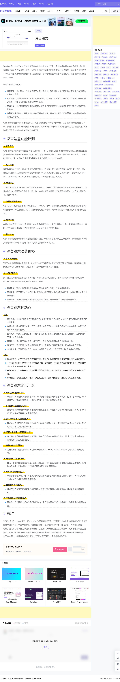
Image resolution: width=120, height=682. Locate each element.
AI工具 (17, 11)
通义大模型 (113, 102)
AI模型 (34, 4)
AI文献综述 (97, 74)
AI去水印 (112, 53)
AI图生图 (97, 64)
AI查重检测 (114, 74)
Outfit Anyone (34, 582)
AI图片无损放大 (99, 60)
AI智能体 (106, 74)
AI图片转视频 (110, 60)
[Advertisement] (45, 56)
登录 (106, 11)
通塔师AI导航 (18, 678)
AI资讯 (11, 4)
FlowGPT (57, 602)
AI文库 (19, 4)
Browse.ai (79, 582)
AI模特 (96, 78)
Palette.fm (57, 582)
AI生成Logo (110, 78)
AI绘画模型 (106, 81)
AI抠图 (103, 67)
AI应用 (26, 4)
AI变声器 (97, 57)
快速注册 (115, 11)
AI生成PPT (97, 81)
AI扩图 (96, 67)
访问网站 (41, 45)
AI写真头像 (104, 53)
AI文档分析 (112, 71)
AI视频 (67, 11)
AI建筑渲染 (111, 64)
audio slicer (11, 582)
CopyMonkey (11, 602)
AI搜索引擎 (97, 71)
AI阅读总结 (97, 95)
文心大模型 (97, 99)
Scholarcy (34, 602)
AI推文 (109, 67)
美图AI (112, 99)
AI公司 (41, 4)
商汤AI (105, 95)
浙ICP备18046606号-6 (33, 678)
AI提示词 (50, 4)
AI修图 (96, 53)
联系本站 (3, 4)
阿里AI (96, 106)
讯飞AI (96, 102)
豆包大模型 (104, 102)
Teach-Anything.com (79, 602)
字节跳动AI (112, 95)
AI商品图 (104, 57)
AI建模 (104, 64)
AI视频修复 (97, 88)
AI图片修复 (112, 57)
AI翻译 (114, 81)
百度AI (105, 99)
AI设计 (49, 11)
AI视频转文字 (107, 88)
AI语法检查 (106, 92)
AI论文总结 (97, 92)
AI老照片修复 (98, 85)
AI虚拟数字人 (109, 85)
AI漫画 (103, 78)
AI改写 (105, 71)
